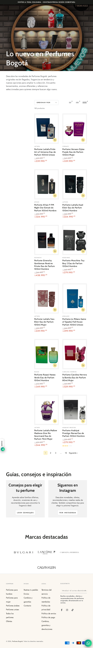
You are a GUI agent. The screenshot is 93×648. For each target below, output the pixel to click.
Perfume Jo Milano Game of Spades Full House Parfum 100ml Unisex (74, 322)
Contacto (27, 605)
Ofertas (9, 621)
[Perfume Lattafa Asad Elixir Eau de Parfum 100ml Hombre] (74, 184)
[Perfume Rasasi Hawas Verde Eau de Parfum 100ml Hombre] (46, 354)
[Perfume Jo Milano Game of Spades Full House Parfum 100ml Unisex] (74, 298)
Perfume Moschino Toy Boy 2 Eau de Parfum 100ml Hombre (73, 263)
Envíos (26, 593)
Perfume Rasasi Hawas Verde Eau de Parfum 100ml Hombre (45, 377)
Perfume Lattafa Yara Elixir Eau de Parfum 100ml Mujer (44, 322)
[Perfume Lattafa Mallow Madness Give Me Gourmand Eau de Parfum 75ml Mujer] (46, 410)
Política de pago (48, 617)
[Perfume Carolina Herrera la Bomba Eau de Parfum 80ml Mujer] (74, 354)
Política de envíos (49, 613)
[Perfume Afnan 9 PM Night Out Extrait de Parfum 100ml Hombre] (46, 184)
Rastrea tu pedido (31, 589)
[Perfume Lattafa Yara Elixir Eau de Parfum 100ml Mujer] (46, 298)
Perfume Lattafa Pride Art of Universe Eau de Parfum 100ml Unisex (45, 152)
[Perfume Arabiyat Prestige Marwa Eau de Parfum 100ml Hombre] (74, 410)
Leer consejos (25, 513)
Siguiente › (73, 453)
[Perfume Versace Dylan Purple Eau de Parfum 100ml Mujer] (74, 128)
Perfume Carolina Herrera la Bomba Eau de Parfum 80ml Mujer (74, 377)
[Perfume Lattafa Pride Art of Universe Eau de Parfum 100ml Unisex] (46, 128)
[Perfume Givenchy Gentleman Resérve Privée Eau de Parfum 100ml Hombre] (46, 240)
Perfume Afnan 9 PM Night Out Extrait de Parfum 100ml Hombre (45, 208)
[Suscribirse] (85, 590)
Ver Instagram (67, 513)
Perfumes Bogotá (17, 641)
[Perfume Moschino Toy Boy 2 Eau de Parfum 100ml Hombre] (74, 240)
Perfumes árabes (12, 605)
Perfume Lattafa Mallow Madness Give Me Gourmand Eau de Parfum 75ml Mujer (45, 434)
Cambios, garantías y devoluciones (47, 625)
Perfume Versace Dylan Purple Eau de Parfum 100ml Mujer (73, 152)
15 (66, 453)
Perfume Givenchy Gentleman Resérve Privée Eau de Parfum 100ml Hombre (44, 264)
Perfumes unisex (12, 609)
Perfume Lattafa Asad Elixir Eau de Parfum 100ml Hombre (72, 208)
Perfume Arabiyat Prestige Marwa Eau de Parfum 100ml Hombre (73, 433)
